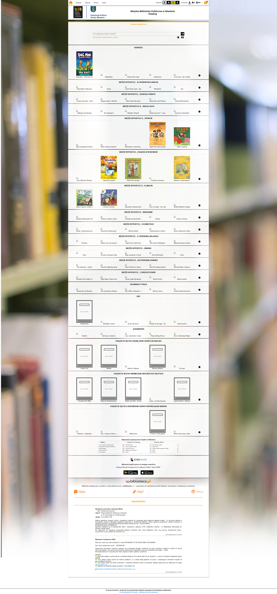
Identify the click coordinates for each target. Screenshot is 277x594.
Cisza (127, 452)
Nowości (78, 3)
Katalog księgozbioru (138, 24)
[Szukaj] (182, 34)
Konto (104, 3)
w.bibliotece (128, 486)
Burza (154, 452)
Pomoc (96, 3)
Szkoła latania (102, 448)
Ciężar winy (155, 446)
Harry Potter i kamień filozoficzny (107, 446)
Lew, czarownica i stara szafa (106, 444)
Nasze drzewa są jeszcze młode (161, 448)
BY (177, 2)
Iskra (154, 450)
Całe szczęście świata (131, 446)
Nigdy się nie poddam (131, 450)
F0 (190, 2)
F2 (198, 2)
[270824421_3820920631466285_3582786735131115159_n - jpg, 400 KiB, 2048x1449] (115, 569)
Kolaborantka (129, 444)
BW (168, 2)
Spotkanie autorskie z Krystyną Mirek (109, 509)
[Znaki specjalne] (182, 37)
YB (173, 2)
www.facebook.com (101, 564)
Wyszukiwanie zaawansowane (102, 37)
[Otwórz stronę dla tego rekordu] (85, 63)
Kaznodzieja (102, 452)
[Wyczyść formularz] (178, 37)
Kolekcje (115, 37)
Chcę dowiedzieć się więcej (128, 592)
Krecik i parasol (103, 450)
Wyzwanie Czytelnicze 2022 (105, 539)
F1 (193, 2)
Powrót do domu (130, 448)
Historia (87, 3)
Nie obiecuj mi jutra (157, 444)
